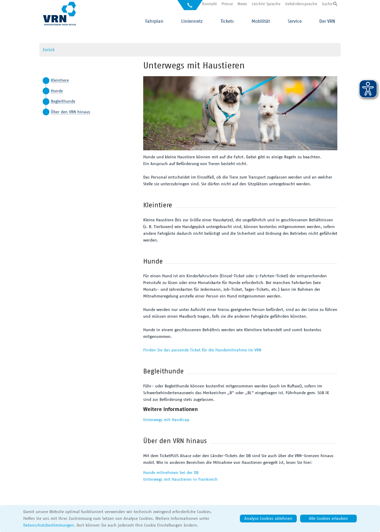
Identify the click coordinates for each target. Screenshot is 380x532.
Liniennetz (192, 21)
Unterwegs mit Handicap (166, 420)
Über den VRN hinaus (70, 112)
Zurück (49, 50)
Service (295, 21)
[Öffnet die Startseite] (59, 13)
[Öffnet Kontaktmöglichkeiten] (190, 7)
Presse (227, 4)
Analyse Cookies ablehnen (268, 518)
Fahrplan (154, 21)
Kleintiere (60, 80)
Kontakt (209, 4)
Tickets (227, 21)
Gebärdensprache (301, 4)
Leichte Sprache (266, 4)
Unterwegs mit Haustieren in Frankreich (180, 479)
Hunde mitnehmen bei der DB (171, 473)
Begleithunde (63, 101)
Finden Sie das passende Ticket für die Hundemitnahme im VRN (202, 350)
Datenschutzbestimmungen (48, 525)
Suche (327, 4)
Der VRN (327, 21)
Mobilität (261, 21)
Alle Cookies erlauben (328, 518)
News (242, 4)
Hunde (57, 91)
